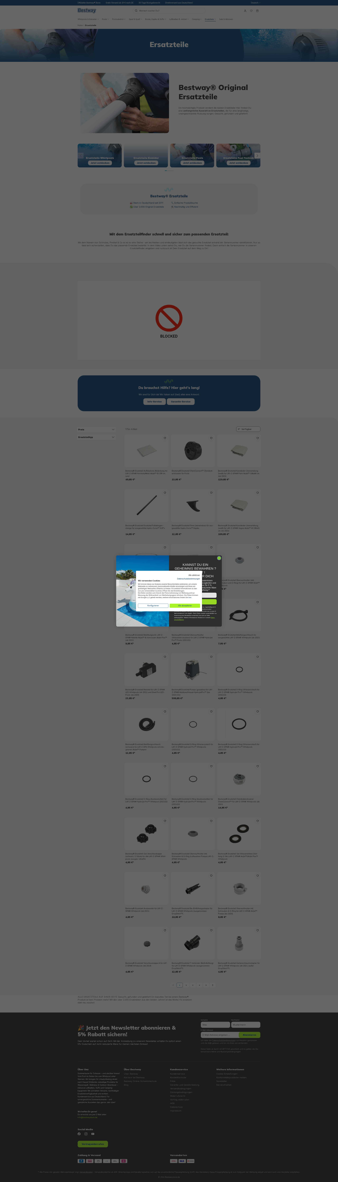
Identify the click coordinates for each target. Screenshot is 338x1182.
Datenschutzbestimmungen (188, 579)
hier (189, 597)
